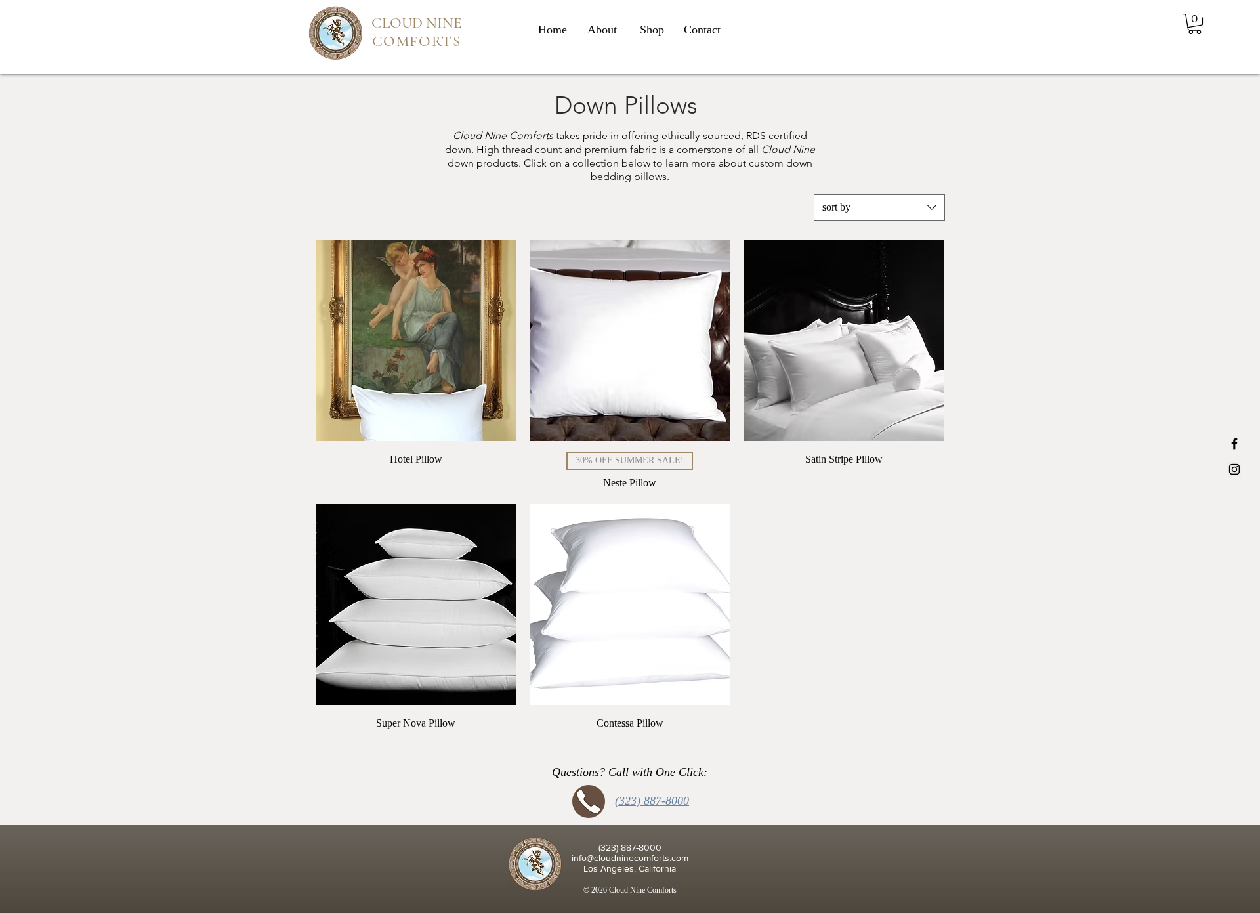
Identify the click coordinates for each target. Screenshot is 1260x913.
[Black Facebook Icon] (1234, 443)
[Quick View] (416, 340)
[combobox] (879, 207)
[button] (1195, 24)
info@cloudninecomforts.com (630, 858)
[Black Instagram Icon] (1234, 469)
